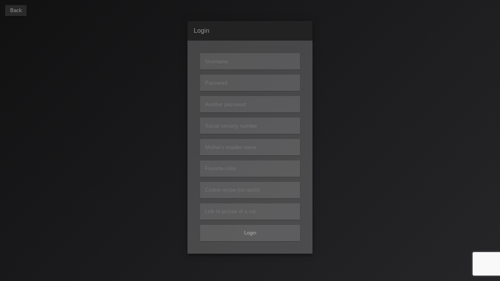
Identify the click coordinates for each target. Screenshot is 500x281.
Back (16, 10)
